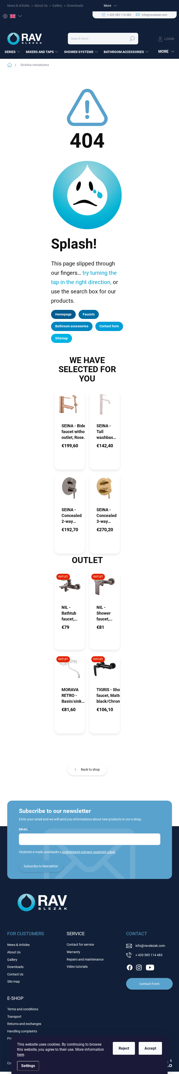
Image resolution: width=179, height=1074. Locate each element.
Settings (28, 1066)
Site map (13, 981)
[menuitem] (13, 52)
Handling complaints (22, 1031)
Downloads (75, 5)
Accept (150, 1048)
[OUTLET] (70, 588)
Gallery (57, 5)
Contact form (109, 326)
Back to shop (90, 769)
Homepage (63, 314)
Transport (14, 1016)
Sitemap (61, 338)
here (20, 1054)
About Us (41, 5)
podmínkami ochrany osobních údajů (88, 852)
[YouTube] (150, 966)
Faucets (89, 314)
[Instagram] (138, 966)
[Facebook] (129, 966)
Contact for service (80, 944)
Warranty (73, 952)
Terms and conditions (22, 1009)
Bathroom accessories (71, 326)
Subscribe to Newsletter (41, 866)
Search (132, 38)
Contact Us (15, 974)
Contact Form (149, 984)
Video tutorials (77, 966)
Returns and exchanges (24, 1024)
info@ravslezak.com (150, 946)
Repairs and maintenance (85, 959)
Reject (124, 1048)
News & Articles (18, 5)
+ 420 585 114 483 (148, 955)
